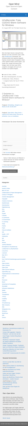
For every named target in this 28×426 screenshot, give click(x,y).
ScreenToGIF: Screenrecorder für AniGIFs (14, 353)
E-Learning (5, 221)
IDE (3, 238)
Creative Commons (7, 201)
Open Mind (14, 4)
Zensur (4, 317)
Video (11, 79)
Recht (3, 282)
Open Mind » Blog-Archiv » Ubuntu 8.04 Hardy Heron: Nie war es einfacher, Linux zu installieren (12, 114)
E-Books (4, 215)
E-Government (6, 219)
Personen (4, 280)
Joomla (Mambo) (6, 244)
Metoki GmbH (11, 423)
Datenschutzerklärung (8, 167)
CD (17, 76)
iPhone (4, 242)
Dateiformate (5, 203)
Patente (4, 275)
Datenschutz (24, 423)
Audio (5, 76)
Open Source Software (8, 269)
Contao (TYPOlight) (7, 194)
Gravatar (8, 152)
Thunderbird (5, 294)
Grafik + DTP (5, 234)
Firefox (4, 226)
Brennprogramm (11, 76)
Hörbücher (5, 236)
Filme (3, 223)
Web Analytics (6, 305)
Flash (3, 228)
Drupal (4, 213)
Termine (4, 292)
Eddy (4, 386)
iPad (3, 240)
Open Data (5, 267)
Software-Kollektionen (8, 288)
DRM (3, 211)
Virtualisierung (6, 303)
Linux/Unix (5, 251)
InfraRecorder (8, 56)
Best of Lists (5, 190)
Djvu (3, 209)
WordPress (5, 313)
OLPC (3, 261)
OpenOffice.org (6, 271)
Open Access (5, 263)
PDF (3, 278)
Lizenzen (4, 253)
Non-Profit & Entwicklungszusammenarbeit (13, 259)
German (5, 362)
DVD (20, 76)
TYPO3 (4, 296)
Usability (4, 298)
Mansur (5, 377)
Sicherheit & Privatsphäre (9, 284)
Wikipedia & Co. (6, 309)
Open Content (6, 265)
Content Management (8, 196)
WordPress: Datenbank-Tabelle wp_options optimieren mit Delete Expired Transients (12, 341)
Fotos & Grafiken (6, 230)
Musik (3, 257)
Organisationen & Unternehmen (10, 273)
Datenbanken (5, 205)
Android (4, 186)
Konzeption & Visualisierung (9, 246)
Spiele (3, 290)
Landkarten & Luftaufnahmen (10, 248)
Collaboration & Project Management (12, 192)
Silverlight (4, 286)
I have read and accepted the (11, 166)
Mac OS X (4, 255)
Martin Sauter (6, 418)
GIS (3, 232)
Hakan (4, 373)
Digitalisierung (6, 207)
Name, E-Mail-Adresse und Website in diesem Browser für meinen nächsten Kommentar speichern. (14, 159)
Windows (16, 79)
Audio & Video (7, 74)
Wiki (3, 307)
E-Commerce (5, 217)
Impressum (17, 423)
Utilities (14, 74)
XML (3, 315)
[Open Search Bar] (26, 15)
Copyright (4, 198)
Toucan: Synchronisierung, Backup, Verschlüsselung (10, 382)
